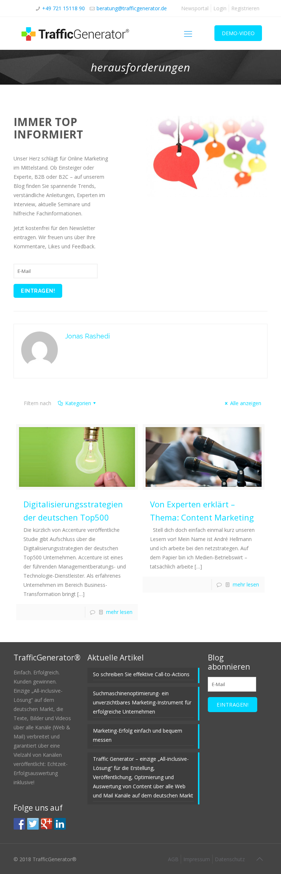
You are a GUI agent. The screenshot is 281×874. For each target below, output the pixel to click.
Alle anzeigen (245, 403)
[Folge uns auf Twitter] (33, 824)
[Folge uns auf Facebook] (19, 824)
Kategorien (78, 403)
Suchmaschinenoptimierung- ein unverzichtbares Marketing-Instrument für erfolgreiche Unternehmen (142, 702)
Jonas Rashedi (87, 336)
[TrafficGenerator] (76, 33)
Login (219, 8)
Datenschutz (230, 859)
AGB (173, 859)
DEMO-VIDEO (238, 33)
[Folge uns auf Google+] (46, 824)
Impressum (196, 859)
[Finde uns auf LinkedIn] (60, 824)
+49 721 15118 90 (63, 8)
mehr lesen (119, 611)
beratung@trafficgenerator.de (132, 8)
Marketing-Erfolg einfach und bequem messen (137, 735)
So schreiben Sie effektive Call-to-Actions (141, 674)
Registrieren (245, 8)
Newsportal (195, 8)
